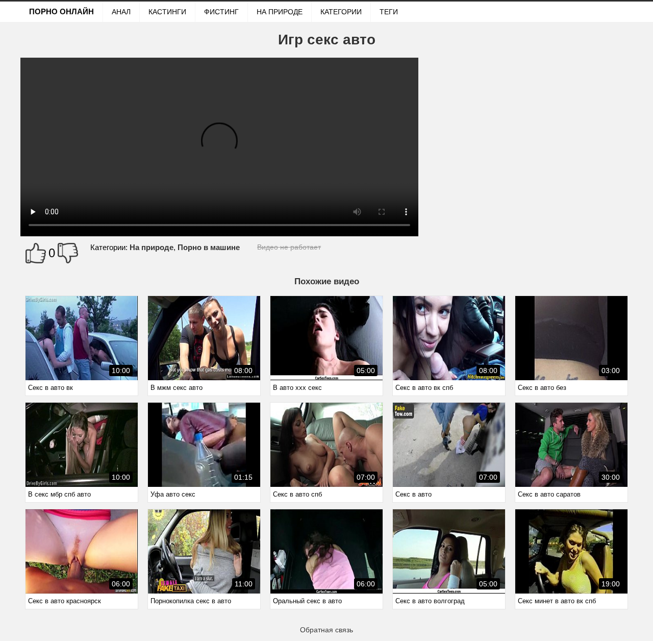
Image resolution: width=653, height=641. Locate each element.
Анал (121, 12)
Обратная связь (326, 630)
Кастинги (167, 12)
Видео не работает (289, 247)
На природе (280, 12)
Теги (389, 12)
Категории (341, 12)
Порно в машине (209, 247)
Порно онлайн (61, 11)
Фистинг (221, 12)
